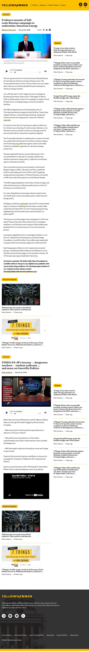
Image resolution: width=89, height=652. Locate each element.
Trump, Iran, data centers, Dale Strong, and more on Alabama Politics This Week (65, 50)
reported (6, 120)
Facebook (50, 30)
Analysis (6, 14)
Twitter (43, 30)
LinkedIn (46, 30)
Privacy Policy (6, 635)
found (18, 143)
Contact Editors (62, 635)
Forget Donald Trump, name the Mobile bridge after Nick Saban (67, 97)
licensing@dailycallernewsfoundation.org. (19, 271)
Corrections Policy (20, 635)
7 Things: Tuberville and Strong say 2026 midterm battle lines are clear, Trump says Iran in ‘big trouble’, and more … (67, 128)
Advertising (74, 635)
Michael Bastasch (9, 30)
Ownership (50, 635)
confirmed (23, 204)
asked (15, 235)
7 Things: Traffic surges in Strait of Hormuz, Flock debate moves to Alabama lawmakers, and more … (23, 344)
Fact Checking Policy (36, 635)
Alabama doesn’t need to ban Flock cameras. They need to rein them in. (16, 308)
